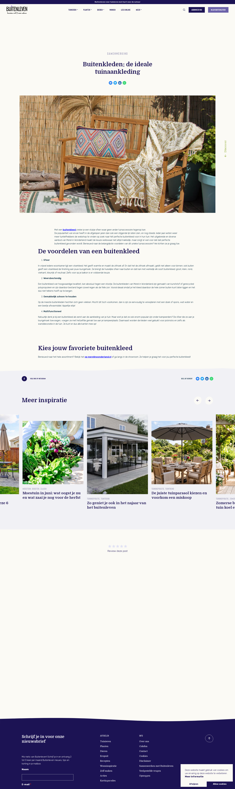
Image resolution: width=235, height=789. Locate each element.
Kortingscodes (107, 780)
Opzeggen (144, 776)
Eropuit (104, 756)
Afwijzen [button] (193, 784)
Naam (25, 769)
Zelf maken (106, 771)
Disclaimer (145, 761)
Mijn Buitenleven (218, 9)
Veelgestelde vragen (150, 771)
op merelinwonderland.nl (98, 357)
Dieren (103, 751)
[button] (198, 400)
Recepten (105, 761)
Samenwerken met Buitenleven (156, 766)
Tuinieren (105, 741)
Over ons (144, 741)
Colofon (143, 746)
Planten (104, 746)
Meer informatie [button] (194, 776)
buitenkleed (69, 229)
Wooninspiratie (108, 766)
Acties (103, 776)
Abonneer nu (196, 9)
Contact (143, 751)
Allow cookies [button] (220, 784)
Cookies (143, 756)
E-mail (26, 784)
